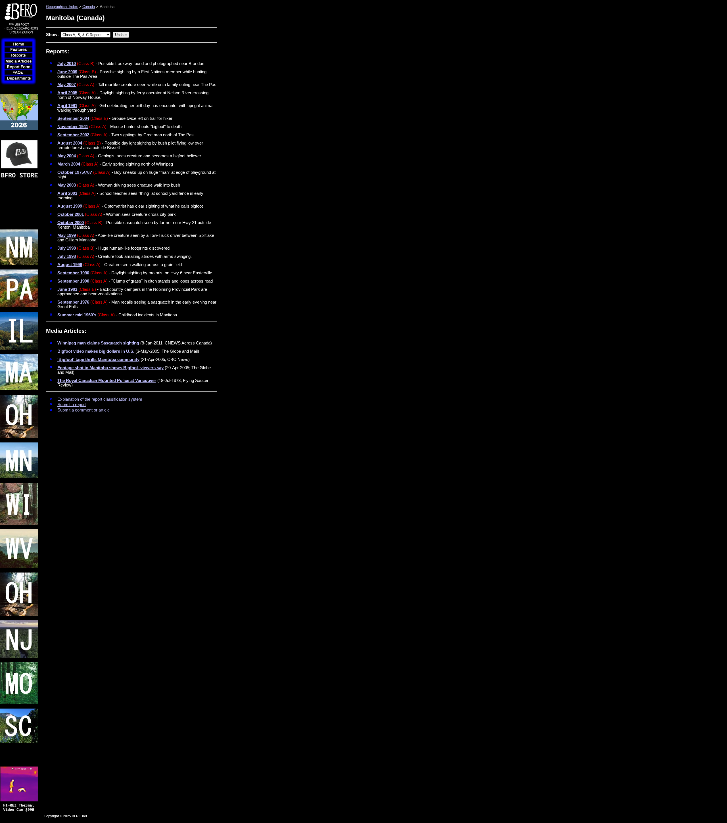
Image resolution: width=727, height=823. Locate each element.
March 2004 (68, 164)
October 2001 (70, 214)
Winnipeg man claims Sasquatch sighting (98, 343)
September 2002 (73, 135)
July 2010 (66, 63)
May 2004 (66, 156)
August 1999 (69, 206)
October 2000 (70, 222)
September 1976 (73, 302)
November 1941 (72, 126)
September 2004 (73, 118)
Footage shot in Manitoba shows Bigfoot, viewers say (110, 367)
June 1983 (67, 289)
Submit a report (71, 404)
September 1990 (73, 273)
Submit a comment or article (83, 410)
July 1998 (66, 248)
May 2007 (66, 84)
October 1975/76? (74, 172)
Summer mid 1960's (76, 315)
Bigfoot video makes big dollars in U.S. (95, 351)
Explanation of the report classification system (99, 399)
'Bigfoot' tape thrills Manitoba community (98, 359)
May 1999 (66, 235)
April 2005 (67, 93)
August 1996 (69, 264)
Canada (88, 7)
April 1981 (67, 105)
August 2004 (69, 143)
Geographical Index (62, 7)
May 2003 (66, 185)
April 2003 (67, 193)
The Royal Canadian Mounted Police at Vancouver (106, 380)
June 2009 (67, 72)
